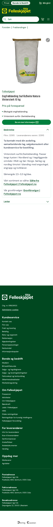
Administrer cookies (10, 310)
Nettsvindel (6, 348)
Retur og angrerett (9, 335)
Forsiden (6, 27)
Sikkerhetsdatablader (11, 379)
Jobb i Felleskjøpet (9, 407)
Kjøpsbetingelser (9, 341)
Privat (6, 3)
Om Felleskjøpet (8, 401)
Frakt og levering (9, 328)
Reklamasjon (7, 338)
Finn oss (5, 325)
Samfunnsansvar (9, 439)
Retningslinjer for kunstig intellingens (17, 417)
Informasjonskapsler (10, 351)
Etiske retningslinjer (10, 414)
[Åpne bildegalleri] (48, 40)
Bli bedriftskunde (9, 366)
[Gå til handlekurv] (42, 19)
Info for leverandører (10, 432)
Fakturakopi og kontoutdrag (13, 376)
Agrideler (6, 463)
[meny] (48, 19)
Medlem (5, 363)
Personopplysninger (10, 345)
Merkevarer (6, 460)
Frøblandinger (19, 27)
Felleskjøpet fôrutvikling (11, 421)
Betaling (5, 331)
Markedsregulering (9, 383)
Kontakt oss (7, 321)
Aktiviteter (6, 397)
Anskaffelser (7, 442)
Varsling (5, 449)
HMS (4, 411)
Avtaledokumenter (9, 445)
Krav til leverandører (10, 435)
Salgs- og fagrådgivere (11, 369)
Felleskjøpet (8, 91)
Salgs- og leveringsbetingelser (14, 373)
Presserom (6, 394)
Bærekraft (6, 404)
